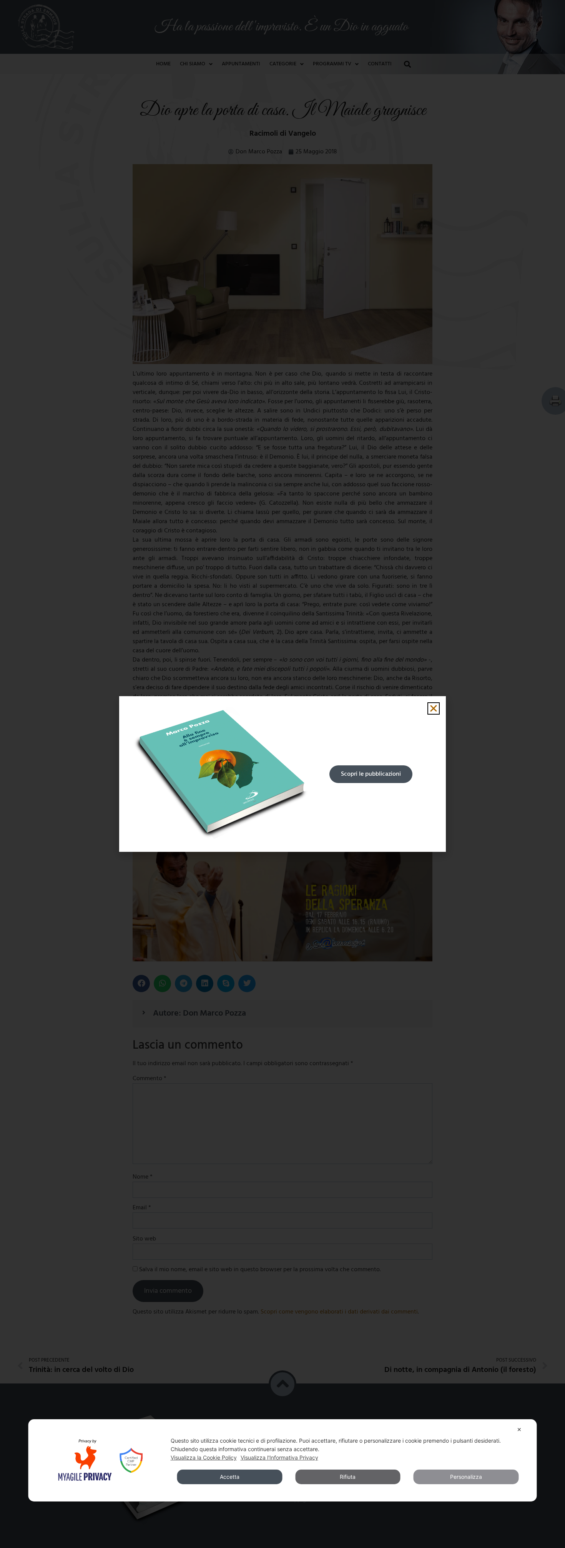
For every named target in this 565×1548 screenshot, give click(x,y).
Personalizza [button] (466, 1476)
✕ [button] (519, 1429)
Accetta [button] (229, 1476)
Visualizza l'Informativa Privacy (279, 1457)
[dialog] (282, 1460)
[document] (282, 774)
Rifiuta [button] (348, 1476)
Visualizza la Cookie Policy (204, 1457)
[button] (433, 708)
